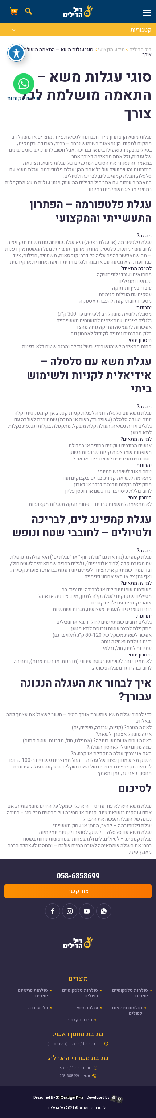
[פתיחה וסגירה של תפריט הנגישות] (16, 52)
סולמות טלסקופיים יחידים (130, 993)
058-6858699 (78, 876)
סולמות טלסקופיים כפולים (80, 993)
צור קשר (78, 891)
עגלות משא (87, 1008)
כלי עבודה (38, 1008)
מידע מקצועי (80, 1020)
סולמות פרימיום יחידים (33, 993)
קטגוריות (141, 30)
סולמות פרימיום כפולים (127, 1011)
